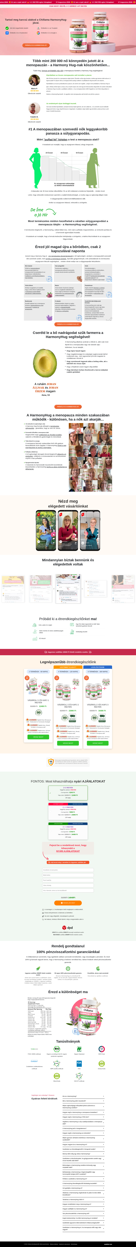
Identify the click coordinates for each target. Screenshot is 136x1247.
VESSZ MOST (38, 737)
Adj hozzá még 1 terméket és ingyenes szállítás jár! (68, 862)
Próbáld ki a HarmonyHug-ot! (36, 45)
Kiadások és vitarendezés (64, 1244)
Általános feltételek (54, 1244)
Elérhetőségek (74, 1244)
